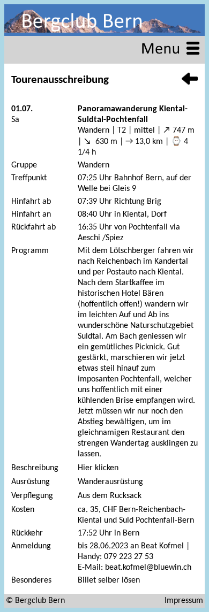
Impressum (184, 600)
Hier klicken (98, 468)
